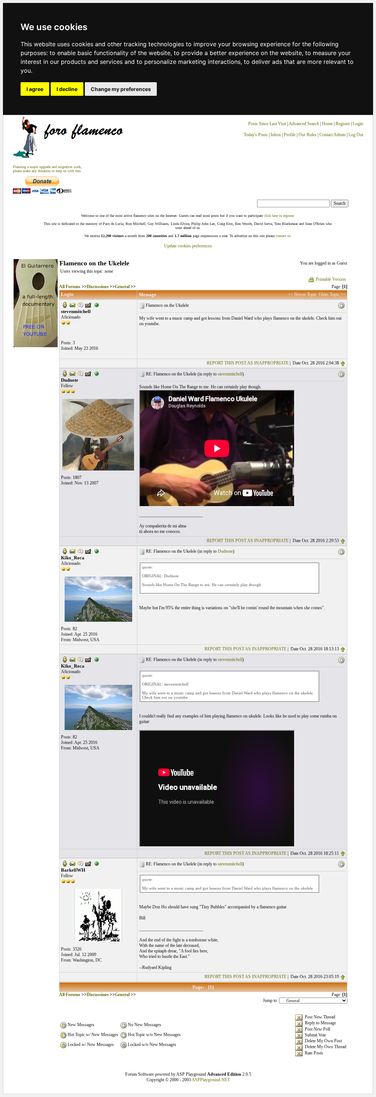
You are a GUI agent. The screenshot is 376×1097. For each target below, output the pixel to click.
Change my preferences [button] (121, 89)
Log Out (355, 134)
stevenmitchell (230, 374)
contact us (283, 236)
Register (343, 123)
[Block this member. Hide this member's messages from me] (96, 304)
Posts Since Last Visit (267, 123)
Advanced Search (304, 123)
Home (327, 123)
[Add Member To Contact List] (88, 304)
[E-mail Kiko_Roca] (72, 550)
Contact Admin (332, 134)
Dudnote (225, 551)
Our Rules (308, 134)
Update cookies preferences (188, 245)
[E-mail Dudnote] (72, 373)
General (122, 286)
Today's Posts (256, 134)
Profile (290, 134)
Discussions (98, 286)
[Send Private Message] (80, 304)
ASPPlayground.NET (211, 1079)
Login (358, 123)
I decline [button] (67, 89)
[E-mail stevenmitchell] (72, 304)
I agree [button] (34, 89)
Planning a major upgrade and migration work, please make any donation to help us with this (47, 169)
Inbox (276, 134)
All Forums (69, 286)
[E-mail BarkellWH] (72, 863)
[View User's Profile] (64, 304)
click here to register (278, 216)
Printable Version (331, 279)
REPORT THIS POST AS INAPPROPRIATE (248, 363)
